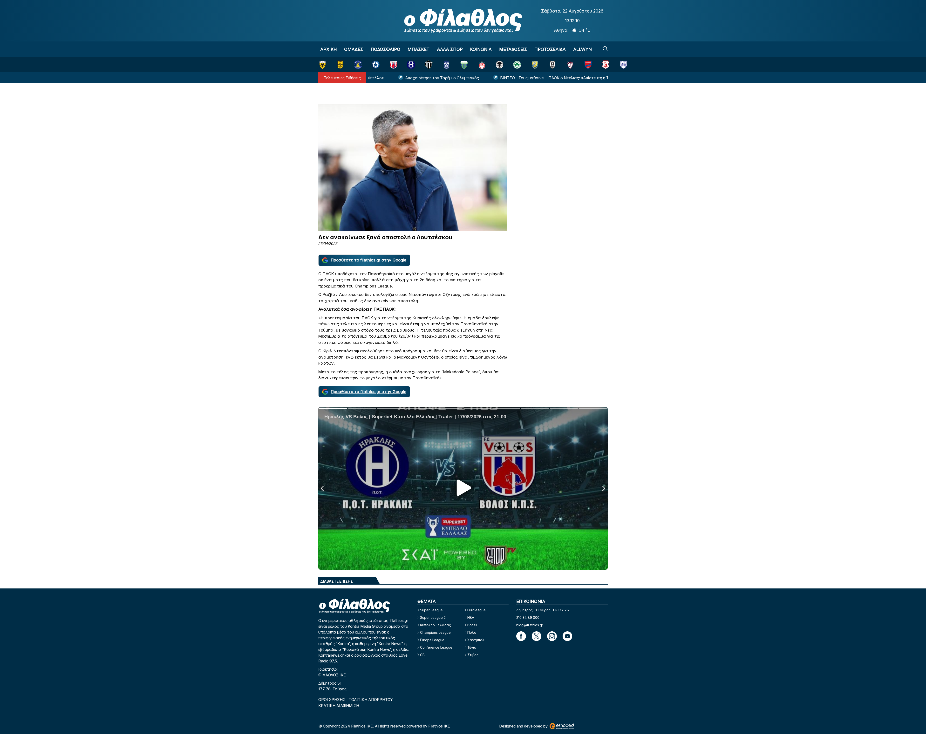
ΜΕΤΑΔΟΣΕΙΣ (513, 49)
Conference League (436, 647)
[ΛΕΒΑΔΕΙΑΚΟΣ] (464, 64)
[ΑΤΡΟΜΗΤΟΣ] (375, 64)
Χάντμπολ (475, 640)
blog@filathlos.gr (529, 625)
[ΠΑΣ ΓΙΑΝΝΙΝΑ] (623, 64)
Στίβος (472, 655)
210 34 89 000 (527, 617)
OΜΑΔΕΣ (353, 49)
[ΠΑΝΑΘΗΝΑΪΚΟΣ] (517, 64)
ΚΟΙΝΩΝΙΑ (481, 49)
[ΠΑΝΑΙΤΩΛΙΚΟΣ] (535, 64)
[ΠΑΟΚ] (552, 64)
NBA (470, 617)
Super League (431, 610)
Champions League (435, 632)
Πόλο (471, 632)
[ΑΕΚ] (322, 64)
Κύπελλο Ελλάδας (435, 625)
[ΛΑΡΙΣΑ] (570, 64)
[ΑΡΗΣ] (340, 64)
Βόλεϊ (472, 625)
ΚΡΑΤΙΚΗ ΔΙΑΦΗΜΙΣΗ (338, 705)
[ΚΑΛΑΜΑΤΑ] (428, 64)
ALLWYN (582, 49)
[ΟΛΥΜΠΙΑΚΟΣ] (482, 64)
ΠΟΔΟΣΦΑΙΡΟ (385, 49)
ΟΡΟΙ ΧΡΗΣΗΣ (332, 699)
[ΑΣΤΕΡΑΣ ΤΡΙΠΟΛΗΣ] (358, 64)
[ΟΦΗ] (499, 64)
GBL (423, 655)
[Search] (605, 48)
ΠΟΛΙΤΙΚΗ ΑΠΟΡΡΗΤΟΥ (370, 699)
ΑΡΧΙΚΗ (328, 49)
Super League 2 (433, 617)
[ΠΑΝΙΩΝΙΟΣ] (588, 64)
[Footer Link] (521, 636)
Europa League (432, 640)
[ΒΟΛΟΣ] (393, 64)
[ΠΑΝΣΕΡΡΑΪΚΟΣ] (605, 64)
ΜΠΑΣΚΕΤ (418, 49)
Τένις (471, 647)
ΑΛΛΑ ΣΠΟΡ (450, 49)
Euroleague (476, 610)
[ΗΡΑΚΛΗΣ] (411, 64)
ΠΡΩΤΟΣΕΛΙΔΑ (550, 49)
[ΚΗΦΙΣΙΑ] (446, 64)
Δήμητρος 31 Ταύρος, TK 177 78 (542, 610)
